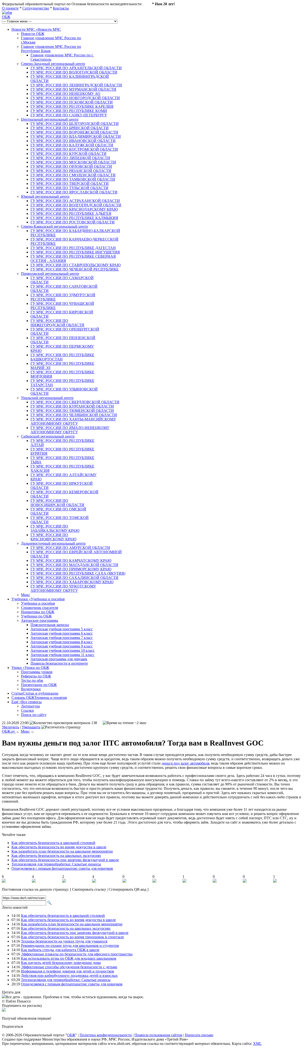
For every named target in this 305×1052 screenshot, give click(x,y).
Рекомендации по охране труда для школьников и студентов (70, 945)
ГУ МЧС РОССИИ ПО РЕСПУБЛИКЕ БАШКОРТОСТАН (62, 357)
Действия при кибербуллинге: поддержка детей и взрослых (69, 975)
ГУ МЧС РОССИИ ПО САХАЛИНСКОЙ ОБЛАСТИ (74, 578)
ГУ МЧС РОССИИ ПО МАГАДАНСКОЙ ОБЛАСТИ (74, 565)
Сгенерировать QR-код (127, 889)
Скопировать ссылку (89, 889)
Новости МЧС (36, 29)
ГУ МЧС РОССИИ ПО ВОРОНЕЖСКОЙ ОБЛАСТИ (74, 132)
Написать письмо (199, 1035)
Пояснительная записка (49, 625)
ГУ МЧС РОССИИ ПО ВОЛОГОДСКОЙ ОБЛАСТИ (73, 72)
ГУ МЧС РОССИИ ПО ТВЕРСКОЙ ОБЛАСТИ (69, 184)
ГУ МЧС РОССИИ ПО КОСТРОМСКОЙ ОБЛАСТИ (74, 149)
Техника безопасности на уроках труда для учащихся (64, 941)
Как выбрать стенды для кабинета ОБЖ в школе (60, 950)
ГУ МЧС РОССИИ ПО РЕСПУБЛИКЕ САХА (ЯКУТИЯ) (77, 573)
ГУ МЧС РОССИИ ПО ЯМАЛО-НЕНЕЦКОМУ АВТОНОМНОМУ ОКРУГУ (69, 430)
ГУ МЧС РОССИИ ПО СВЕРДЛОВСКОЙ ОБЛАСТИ (74, 402)
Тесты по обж (32, 680)
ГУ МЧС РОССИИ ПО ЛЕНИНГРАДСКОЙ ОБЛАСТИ (76, 85)
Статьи (34, 693)
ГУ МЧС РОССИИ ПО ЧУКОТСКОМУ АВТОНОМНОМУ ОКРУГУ (63, 588)
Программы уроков (36, 672)
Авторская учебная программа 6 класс (61, 633)
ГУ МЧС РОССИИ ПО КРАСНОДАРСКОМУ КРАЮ (74, 209)
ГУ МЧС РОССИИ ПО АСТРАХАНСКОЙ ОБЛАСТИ (75, 201)
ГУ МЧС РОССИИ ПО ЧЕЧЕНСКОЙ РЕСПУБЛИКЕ (74, 269)
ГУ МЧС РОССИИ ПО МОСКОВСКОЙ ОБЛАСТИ (73, 162)
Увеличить (10, 727)
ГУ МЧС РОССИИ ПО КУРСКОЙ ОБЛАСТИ (68, 154)
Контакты (61, 8)
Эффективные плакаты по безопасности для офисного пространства (76, 954)
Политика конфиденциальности (106, 1035)
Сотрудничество (35, 8)
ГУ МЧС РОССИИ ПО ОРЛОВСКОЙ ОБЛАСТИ (71, 166)
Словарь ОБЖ (39, 698)
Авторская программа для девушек (58, 659)
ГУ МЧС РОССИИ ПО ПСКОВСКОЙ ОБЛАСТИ (71, 102)
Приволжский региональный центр (50, 274)
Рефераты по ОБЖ (36, 676)
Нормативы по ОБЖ (37, 612)
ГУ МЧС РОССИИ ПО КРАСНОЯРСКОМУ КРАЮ (53, 537)
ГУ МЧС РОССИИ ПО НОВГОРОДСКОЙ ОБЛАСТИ (75, 98)
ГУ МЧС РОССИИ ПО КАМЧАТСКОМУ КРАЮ (70, 560)
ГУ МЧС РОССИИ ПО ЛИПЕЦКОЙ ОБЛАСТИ (70, 158)
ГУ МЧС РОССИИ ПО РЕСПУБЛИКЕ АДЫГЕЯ (70, 214)
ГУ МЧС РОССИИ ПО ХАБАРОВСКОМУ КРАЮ (71, 582)
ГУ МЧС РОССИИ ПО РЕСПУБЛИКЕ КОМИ (68, 111)
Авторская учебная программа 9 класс (61, 646)
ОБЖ (6, 17)
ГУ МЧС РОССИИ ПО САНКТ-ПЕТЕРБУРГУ (68, 115)
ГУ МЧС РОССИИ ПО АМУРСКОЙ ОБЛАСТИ (70, 548)
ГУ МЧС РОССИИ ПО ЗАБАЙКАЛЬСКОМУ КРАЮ (54, 528)
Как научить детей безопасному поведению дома (61, 963)
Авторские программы (39, 620)
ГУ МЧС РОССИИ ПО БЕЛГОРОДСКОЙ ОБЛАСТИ (74, 124)
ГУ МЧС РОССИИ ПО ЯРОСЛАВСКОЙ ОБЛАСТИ (73, 192)
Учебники (38, 599)
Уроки (30, 668)
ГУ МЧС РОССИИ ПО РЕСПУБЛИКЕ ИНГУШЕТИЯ (75, 252)
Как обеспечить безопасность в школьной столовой (53, 843)
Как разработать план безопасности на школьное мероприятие (62, 851)
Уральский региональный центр (47, 398)
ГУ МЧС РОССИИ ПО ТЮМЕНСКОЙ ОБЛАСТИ (72, 411)
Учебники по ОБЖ (36, 616)
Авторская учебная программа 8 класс (61, 642)
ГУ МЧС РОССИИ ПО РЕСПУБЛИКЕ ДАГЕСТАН (73, 248)
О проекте (10, 8)
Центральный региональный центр (49, 119)
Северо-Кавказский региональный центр (54, 226)
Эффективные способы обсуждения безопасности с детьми (69, 967)
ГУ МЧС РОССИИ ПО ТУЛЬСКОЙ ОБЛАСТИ (69, 188)
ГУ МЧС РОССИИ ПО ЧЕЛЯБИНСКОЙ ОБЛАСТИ (73, 415)
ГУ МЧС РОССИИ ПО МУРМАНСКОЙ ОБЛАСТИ (73, 89)
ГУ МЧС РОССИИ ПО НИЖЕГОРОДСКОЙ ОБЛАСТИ (57, 323)
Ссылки (27, 710)
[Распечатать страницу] (61, 727)
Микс (25, 595)
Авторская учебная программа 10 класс (62, 650)
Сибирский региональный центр (48, 436)
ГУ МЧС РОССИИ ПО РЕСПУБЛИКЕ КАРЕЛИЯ (71, 106)
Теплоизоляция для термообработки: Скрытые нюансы (56, 864)
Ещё (26, 702)
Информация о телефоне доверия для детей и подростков (67, 971)
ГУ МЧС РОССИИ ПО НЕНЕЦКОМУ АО (65, 94)
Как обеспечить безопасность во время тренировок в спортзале (72, 937)
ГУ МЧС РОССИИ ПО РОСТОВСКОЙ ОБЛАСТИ (72, 222)
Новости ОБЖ (32, 34)
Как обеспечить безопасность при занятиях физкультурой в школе (65, 860)
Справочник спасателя (39, 608)
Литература (30, 706)
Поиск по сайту (33, 715)
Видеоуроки (31, 689)
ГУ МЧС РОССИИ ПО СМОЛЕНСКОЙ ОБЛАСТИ (73, 175)
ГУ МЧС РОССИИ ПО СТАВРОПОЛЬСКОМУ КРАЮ (75, 265)
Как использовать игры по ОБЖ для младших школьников (68, 958)
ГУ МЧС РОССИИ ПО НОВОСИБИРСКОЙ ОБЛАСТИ (57, 503)
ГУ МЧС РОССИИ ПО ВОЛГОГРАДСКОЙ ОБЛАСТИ (75, 205)
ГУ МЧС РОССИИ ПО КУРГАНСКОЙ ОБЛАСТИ (72, 406)
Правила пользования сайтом (158, 1035)
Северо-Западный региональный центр (53, 64)
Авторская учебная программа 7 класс (61, 638)
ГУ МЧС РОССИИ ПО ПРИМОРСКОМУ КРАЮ (70, 569)
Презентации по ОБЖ (39, 685)
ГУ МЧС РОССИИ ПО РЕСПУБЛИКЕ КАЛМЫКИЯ (74, 218)
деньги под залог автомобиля (185, 763)
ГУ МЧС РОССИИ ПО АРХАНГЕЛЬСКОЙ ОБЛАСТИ (76, 68)
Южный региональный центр (45, 196)
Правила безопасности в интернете (59, 663)
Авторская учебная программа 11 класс (62, 655)
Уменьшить (31, 727)
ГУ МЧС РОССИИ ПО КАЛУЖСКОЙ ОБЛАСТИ (71, 145)
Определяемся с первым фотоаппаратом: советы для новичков (62, 868)
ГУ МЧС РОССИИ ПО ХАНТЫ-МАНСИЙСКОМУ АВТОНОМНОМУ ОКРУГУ (73, 421)
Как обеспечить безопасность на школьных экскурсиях (56, 856)
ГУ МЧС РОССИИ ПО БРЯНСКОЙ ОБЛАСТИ (69, 128)
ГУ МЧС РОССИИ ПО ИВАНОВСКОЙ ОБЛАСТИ (73, 141)
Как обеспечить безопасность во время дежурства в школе (58, 847)
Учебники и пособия (38, 603)
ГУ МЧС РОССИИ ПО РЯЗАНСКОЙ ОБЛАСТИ (70, 171)
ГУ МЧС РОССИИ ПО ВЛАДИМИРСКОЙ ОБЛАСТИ (75, 136)
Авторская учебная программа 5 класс (61, 629)
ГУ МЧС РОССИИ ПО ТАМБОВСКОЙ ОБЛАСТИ (72, 179)
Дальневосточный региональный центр (53, 543)
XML (257, 1044)
